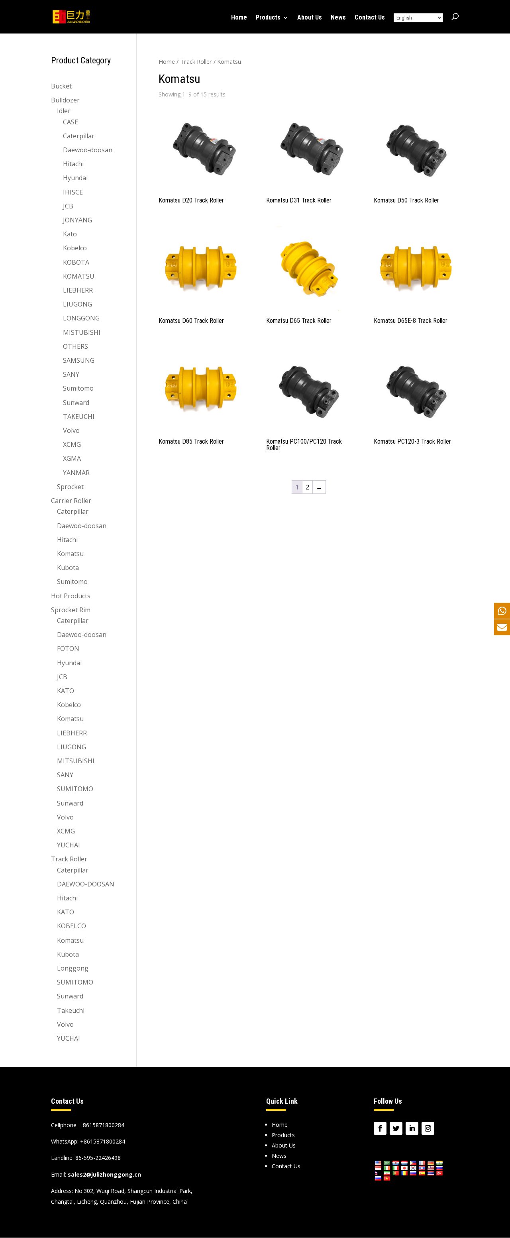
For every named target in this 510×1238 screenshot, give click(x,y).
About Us (309, 18)
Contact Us (370, 18)
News (338, 18)
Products (268, 18)
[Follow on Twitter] (396, 1128)
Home (239, 18)
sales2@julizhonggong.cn (104, 1174)
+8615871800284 (102, 1141)
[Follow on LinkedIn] (412, 1128)
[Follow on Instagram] (428, 1128)
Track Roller (196, 61)
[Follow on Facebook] (380, 1128)
